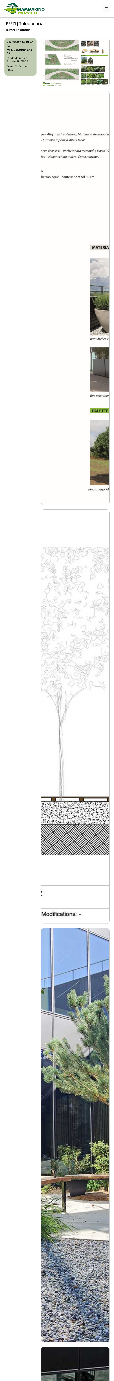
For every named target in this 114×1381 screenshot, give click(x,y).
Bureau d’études (18, 30)
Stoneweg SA (24, 41)
